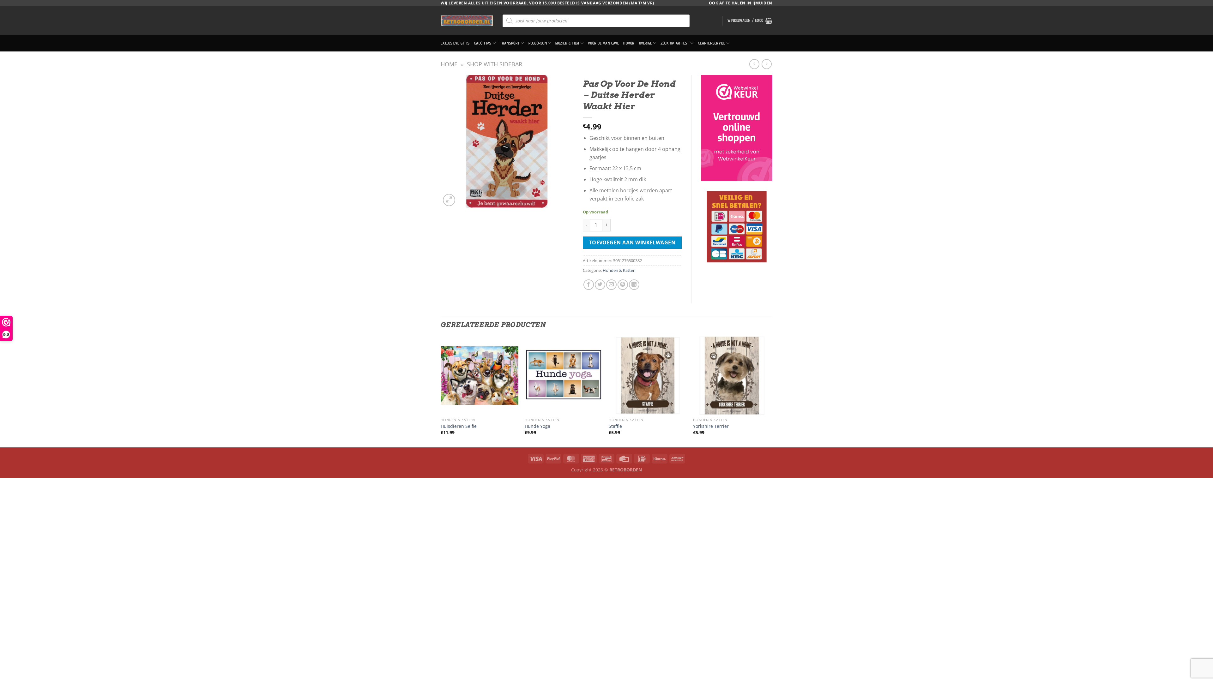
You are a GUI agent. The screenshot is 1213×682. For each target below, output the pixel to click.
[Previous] (441, 391)
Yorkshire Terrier (711, 426)
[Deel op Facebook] (588, 284)
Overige (645, 43)
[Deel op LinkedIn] (634, 284)
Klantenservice (711, 43)
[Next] (770, 391)
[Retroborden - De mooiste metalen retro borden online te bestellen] (467, 20)
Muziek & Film (567, 43)
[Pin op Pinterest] (623, 284)
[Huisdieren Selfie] (480, 376)
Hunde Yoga (537, 426)
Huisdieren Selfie (459, 426)
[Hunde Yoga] (564, 376)
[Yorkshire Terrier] (732, 376)
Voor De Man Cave (603, 43)
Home (449, 64)
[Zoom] (449, 200)
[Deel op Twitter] (600, 284)
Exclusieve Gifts (455, 43)
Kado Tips (482, 43)
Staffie (615, 426)
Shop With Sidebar (494, 64)
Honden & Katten (619, 270)
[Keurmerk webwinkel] (736, 128)
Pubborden (537, 43)
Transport (510, 43)
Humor (628, 43)
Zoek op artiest (675, 43)
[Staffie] (648, 376)
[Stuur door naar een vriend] (611, 284)
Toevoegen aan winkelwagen (632, 242)
